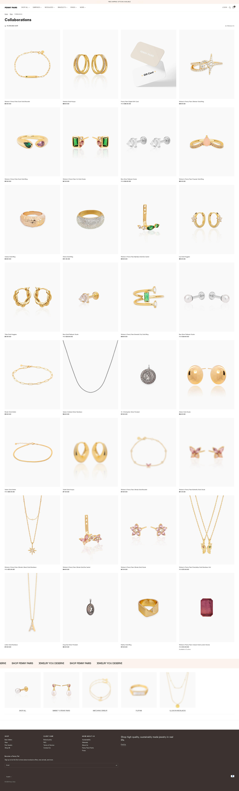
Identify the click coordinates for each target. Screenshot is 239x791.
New (6, 742)
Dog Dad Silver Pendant (70, 645)
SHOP (7, 736)
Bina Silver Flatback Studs (129, 179)
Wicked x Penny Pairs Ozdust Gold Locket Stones (194, 645)
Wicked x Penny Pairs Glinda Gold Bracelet (134, 489)
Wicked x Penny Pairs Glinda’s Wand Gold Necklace (20, 567)
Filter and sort (12, 26)
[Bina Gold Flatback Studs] (90, 297)
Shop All (24, 7)
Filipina (139, 710)
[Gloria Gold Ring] (90, 219)
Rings (73, 7)
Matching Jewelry (100, 710)
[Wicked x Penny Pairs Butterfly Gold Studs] (206, 452)
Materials (85, 742)
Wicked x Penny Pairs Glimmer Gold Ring (191, 101)
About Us (85, 745)
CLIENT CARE (48, 736)
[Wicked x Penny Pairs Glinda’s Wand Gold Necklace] (32, 530)
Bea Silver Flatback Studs (187, 334)
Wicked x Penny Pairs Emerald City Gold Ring (134, 334)
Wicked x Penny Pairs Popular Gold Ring (191, 179)
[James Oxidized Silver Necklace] (90, 374)
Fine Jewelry (8, 745)
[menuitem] (25, 8)
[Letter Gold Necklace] (32, 607)
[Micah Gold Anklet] (32, 374)
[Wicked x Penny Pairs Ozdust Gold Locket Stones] (206, 607)
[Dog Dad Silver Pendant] (90, 607)
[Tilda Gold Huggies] (32, 297)
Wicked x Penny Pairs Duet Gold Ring (16, 179)
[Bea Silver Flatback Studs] (206, 297)
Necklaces (49, 7)
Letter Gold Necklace (11, 645)
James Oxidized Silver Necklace (72, 412)
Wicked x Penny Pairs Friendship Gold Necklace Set (195, 567)
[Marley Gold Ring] (148, 607)
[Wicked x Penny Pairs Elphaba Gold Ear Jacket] (148, 219)
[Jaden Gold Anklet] (32, 452)
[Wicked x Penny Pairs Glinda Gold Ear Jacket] (90, 530)
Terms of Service (48, 745)
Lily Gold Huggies (184, 256)
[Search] (230, 7)
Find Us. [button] (123, 744)
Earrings (36, 7)
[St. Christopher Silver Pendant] (148, 374)
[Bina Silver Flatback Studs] (148, 141)
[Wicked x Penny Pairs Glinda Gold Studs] (148, 530)
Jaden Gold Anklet (10, 489)
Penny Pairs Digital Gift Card (130, 101)
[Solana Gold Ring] (32, 219)
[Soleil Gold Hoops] (90, 452)
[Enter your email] (116, 765)
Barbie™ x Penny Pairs (61, 710)
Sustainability (86, 740)
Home (6, 14)
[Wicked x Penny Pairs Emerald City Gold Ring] (148, 297)
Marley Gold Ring (126, 645)
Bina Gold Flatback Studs (70, 334)
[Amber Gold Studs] (206, 374)
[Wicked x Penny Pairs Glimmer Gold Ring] (206, 64)
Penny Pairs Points (88, 748)
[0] (233, 7)
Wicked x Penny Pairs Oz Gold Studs (74, 179)
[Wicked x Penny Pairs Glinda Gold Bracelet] (148, 452)
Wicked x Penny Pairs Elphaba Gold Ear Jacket (135, 256)
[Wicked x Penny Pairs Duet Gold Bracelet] (32, 64)
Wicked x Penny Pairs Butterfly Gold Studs (192, 489)
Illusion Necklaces (178, 710)
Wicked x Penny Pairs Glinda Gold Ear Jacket (76, 567)
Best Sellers (8, 740)
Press (84, 750)
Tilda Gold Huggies (11, 334)
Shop (11, 14)
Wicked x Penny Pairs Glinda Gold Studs (133, 567)
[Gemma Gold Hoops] (90, 64)
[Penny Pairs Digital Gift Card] (148, 64)
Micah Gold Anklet (10, 412)
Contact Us (47, 748)
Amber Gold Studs (185, 412)
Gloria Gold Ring (68, 256)
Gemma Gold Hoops (69, 101)
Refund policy (47, 740)
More (82, 7)
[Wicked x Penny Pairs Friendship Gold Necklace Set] (206, 530)
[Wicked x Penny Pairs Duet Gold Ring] (32, 141)
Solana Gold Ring (10, 256)
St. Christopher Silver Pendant (130, 412)
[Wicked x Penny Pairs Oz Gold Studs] (90, 141)
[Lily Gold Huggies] (206, 219)
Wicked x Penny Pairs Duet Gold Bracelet (17, 101)
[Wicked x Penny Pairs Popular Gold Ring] (206, 141)
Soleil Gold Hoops (68, 489)
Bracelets (62, 7)
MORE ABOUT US (88, 736)
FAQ (44, 742)
